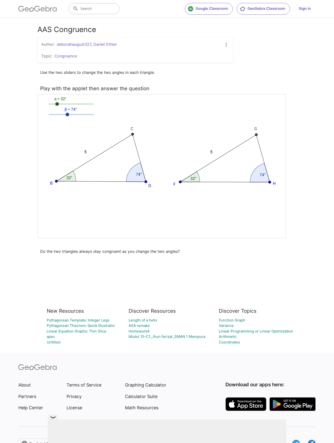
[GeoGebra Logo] (37, 9)
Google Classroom (212, 8)
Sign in (305, 8)
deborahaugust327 (74, 44)
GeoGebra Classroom (266, 8)
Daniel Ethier (105, 44)
